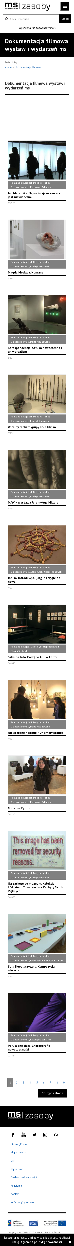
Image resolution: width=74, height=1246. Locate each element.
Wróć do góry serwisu (24, 1202)
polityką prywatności (48, 1242)
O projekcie (17, 1169)
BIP (12, 1160)
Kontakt (15, 1194)
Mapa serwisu (18, 1152)
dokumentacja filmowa (28, 67)
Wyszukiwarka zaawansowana (36, 28)
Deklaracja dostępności (24, 1177)
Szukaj (65, 18)
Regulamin (16, 1185)
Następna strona (52, 1093)
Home (8, 67)
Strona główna (19, 1144)
